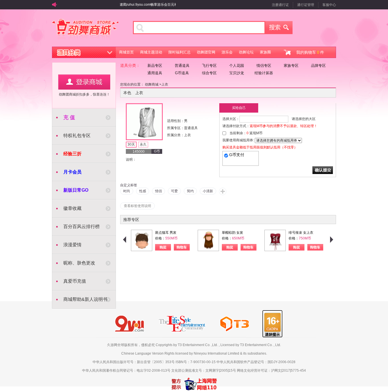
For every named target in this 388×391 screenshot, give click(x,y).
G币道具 (182, 73)
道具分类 (84, 52)
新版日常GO (75, 190)
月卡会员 (72, 171)
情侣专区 (263, 65)
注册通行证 (280, 5)
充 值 (69, 117)
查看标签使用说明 (137, 206)
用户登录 (84, 82)
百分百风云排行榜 (81, 226)
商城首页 (126, 52)
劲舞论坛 (246, 52)
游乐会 (227, 52)
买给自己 (239, 108)
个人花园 (236, 65)
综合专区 (209, 73)
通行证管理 (305, 5)
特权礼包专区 (77, 135)
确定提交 (322, 170)
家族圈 (265, 52)
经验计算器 (264, 73)
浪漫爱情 (72, 244)
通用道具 (154, 73)
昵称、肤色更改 (79, 262)
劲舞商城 (85, 29)
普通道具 (182, 65)
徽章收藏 (72, 208)
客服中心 (329, 5)
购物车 (182, 247)
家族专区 (291, 65)
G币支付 (236, 154)
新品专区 (154, 65)
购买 (163, 247)
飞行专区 (209, 65)
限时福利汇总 (179, 52)
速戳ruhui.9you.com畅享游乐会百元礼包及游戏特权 (155, 5)
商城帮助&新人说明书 (85, 299)
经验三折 (72, 153)
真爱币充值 (74, 281)
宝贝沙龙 (236, 73)
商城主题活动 (151, 52)
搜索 (279, 27)
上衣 (164, 84)
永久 (143, 144)
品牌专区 (318, 65)
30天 (131, 144)
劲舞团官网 (206, 52)
